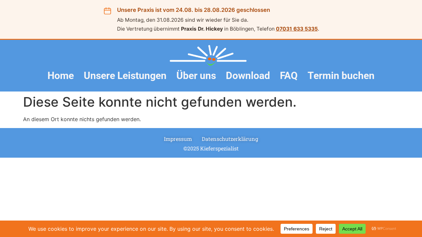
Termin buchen (341, 75)
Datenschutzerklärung (230, 138)
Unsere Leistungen (125, 75)
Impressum (178, 138)
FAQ (289, 75)
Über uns (196, 75)
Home (60, 75)
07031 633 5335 (297, 29)
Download (248, 75)
